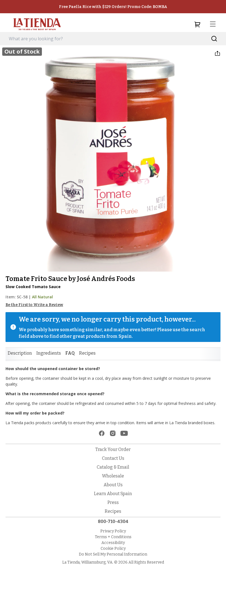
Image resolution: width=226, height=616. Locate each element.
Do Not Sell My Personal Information (113, 554)
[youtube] (124, 433)
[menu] (212, 24)
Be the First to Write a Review (34, 304)
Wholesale (113, 476)
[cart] (197, 24)
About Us (113, 484)
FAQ (70, 353)
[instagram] (112, 433)
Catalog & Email (113, 467)
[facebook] (101, 433)
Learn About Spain (113, 493)
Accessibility (113, 542)
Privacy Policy (113, 531)
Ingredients (48, 353)
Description (20, 353)
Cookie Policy (113, 548)
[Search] (214, 39)
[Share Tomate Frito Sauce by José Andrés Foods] (217, 53)
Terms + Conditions (113, 537)
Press (113, 502)
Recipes (87, 353)
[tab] (20, 353)
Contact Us (113, 458)
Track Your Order (113, 449)
